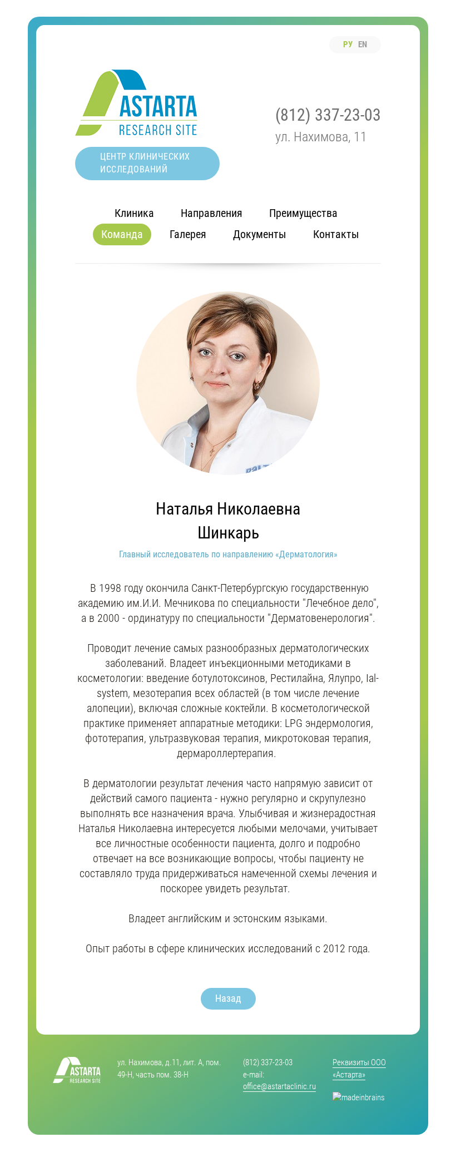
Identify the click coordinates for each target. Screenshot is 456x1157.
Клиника (134, 213)
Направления (211, 213)
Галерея (188, 234)
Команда (122, 234)
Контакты (336, 234)
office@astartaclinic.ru (279, 1086)
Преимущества (303, 213)
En (362, 44)
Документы (259, 234)
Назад (228, 998)
